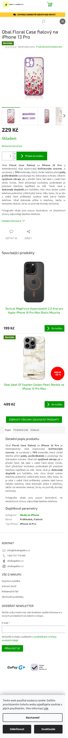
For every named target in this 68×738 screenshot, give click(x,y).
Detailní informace (11, 221)
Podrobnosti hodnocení (49, 47)
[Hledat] (43, 21)
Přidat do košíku (34, 155)
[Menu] (62, 21)
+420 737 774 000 (16, 556)
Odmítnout (17, 729)
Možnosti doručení (12, 146)
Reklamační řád (10, 591)
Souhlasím (48, 729)
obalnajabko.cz (15, 561)
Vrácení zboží (9, 586)
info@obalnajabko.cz (18, 550)
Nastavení (32, 718)
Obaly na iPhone (29, 515)
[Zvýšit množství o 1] (15, 154)
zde (46, 708)
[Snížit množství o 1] (15, 158)
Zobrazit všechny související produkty (34, 419)
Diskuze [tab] (35, 430)
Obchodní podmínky (13, 597)
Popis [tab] (8, 430)
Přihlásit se (12, 648)
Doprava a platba (11, 581)
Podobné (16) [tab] (21, 430)
